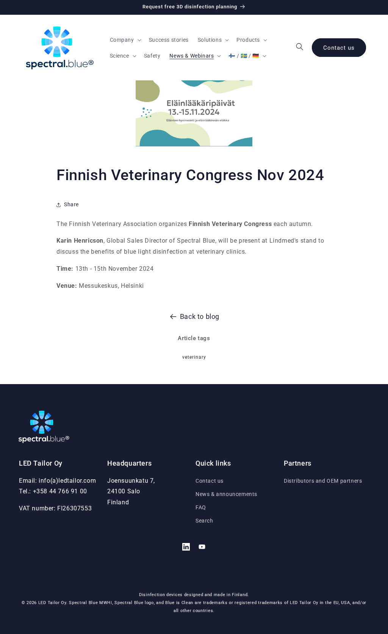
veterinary (194, 357)
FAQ (201, 507)
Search (204, 521)
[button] (124, 40)
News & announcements (226, 494)
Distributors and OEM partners (323, 481)
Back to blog (199, 316)
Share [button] (71, 204)
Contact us (339, 47)
